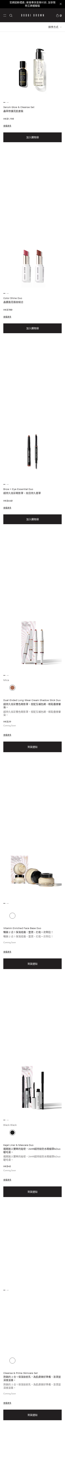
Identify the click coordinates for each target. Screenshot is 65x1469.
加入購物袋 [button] (32, 137)
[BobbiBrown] (32, 15)
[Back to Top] (58, 1462)
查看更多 (7, 126)
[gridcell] (12, 687)
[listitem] (32, 127)
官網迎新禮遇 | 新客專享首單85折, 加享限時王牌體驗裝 (33, 4)
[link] (59, 15)
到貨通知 (33, 746)
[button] (4, 15)
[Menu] (4, 15)
